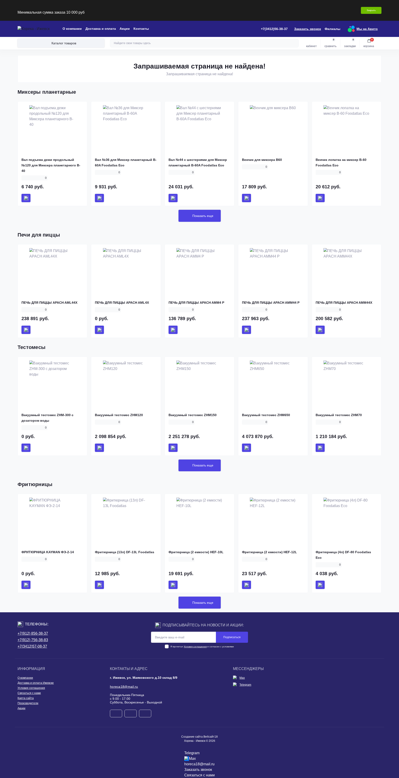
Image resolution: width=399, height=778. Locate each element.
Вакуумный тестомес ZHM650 (266, 415)
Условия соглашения (195, 646)
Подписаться (232, 637)
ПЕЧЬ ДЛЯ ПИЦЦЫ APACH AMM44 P (270, 302)
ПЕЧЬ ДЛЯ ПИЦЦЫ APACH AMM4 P (196, 302)
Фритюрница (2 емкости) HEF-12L (269, 552)
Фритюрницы (35, 484)
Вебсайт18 (210, 736)
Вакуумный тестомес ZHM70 (339, 415)
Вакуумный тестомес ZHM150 (193, 415)
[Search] (294, 43)
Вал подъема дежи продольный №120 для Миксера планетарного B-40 (50, 165)
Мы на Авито (367, 29)
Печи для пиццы (39, 235)
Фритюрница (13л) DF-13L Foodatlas (124, 552)
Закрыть (371, 10)
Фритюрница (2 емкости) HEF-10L (196, 552)
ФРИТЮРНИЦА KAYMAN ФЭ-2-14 (47, 552)
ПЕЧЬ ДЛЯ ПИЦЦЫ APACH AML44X (49, 302)
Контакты (141, 28)
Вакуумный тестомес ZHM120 (119, 415)
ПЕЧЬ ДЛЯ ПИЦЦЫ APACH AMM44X (344, 302)
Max (242, 677)
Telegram (245, 684)
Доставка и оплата (100, 28)
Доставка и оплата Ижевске (36, 683)
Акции (125, 28)
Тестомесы (31, 347)
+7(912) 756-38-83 (33, 640)
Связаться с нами (29, 693)
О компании (72, 28)
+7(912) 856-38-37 (33, 633)
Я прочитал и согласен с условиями (202, 646)
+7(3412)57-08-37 (32, 646)
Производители (28, 703)
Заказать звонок (307, 29)
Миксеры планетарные (47, 92)
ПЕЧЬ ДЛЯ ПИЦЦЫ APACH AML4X (122, 302)
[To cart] (25, 198)
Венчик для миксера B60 (262, 160)
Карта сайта (26, 698)
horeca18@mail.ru (124, 686)
